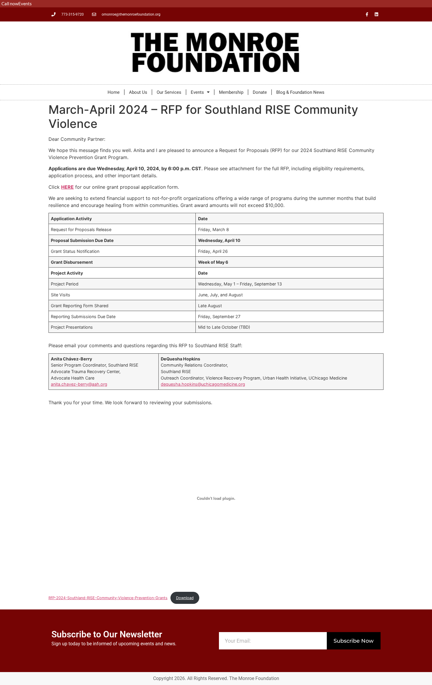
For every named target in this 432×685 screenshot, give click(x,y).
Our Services (169, 92)
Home (114, 92)
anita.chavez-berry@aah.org (79, 384)
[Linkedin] (376, 14)
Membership (231, 92)
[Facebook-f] (367, 14)
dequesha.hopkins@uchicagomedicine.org (203, 384)
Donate (260, 92)
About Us (138, 92)
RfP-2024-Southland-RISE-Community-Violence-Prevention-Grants (108, 598)
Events (197, 92)
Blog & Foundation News (300, 92)
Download (185, 598)
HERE (67, 187)
